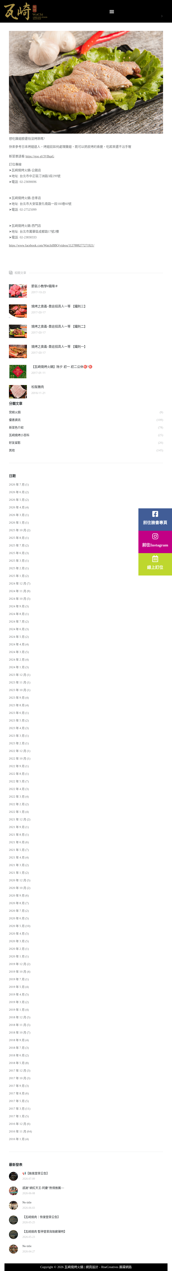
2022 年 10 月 (17, 758)
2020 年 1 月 (17, 956)
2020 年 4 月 (17, 933)
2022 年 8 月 (17, 773)
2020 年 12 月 (17, 880)
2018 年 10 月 (17, 1032)
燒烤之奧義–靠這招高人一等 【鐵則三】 (59, 306)
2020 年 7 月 (17, 910)
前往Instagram (155, 545)
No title (27, 1202)
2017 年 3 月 (17, 1108)
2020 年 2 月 (17, 948)
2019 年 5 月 (17, 987)
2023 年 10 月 (17, 690)
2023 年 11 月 (17, 682)
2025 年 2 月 (17, 568)
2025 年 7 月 (17, 545)
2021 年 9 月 (17, 827)
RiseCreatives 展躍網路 (116, 1267)
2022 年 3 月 (17, 796)
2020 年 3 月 (17, 941)
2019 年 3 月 (17, 1002)
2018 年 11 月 (17, 1025)
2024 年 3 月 (17, 652)
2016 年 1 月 (17, 1139)
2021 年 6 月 (17, 842)
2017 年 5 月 (17, 1101)
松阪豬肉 (37, 387)
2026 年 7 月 (17, 484)
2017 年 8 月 (17, 1093)
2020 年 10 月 (17, 888)
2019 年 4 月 (17, 994)
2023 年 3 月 (17, 735)
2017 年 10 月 (17, 1078)
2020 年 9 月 (17, 895)
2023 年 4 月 (17, 728)
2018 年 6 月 (17, 1055)
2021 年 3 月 (17, 865)
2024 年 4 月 (17, 644)
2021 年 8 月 (17, 834)
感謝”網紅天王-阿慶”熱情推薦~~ (43, 1188)
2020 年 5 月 (17, 926)
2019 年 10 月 (17, 971)
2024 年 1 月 (17, 667)
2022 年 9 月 (17, 766)
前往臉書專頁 (155, 522)
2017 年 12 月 (17, 1070)
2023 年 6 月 (17, 713)
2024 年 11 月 (17, 591)
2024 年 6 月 (17, 629)
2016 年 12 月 (17, 1123)
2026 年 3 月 (17, 515)
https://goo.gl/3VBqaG (40, 156)
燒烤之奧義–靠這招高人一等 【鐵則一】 (59, 346)
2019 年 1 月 (17, 1009)
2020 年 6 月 (17, 918)
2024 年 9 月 (17, 606)
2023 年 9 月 (17, 697)
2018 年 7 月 (17, 1047)
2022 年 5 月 (17, 781)
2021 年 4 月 (17, 857)
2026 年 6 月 (17, 492)
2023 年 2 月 (17, 743)
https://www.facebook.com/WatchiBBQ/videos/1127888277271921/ (51, 245)
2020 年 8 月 (17, 903)
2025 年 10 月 (17, 530)
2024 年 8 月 (17, 614)
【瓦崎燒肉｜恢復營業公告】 (41, 1217)
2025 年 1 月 (17, 576)
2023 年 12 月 (17, 674)
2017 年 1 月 (17, 1116)
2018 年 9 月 (17, 1040)
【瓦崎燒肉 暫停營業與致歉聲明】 (44, 1231)
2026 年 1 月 (17, 522)
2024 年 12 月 (17, 583)
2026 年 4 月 (17, 507)
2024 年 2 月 (17, 659)
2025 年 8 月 (17, 537)
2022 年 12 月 (17, 751)
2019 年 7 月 (17, 979)
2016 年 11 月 (17, 1131)
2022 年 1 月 (17, 811)
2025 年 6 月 (17, 553)
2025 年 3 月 (17, 560)
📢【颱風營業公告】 (35, 1173)
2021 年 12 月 (17, 819)
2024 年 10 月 (17, 598)
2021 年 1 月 (17, 872)
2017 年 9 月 (17, 1085)
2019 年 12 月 (17, 964)
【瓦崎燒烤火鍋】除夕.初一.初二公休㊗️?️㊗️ (61, 366)
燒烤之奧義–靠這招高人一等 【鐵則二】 (59, 326)
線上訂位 (155, 567)
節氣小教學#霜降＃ (44, 286)
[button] (112, 11)
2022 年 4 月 (17, 789)
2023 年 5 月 (17, 720)
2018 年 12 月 (17, 1017)
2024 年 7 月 (17, 621)
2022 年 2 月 (17, 804)
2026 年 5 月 (17, 499)
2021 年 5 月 (17, 850)
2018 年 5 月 (17, 1063)
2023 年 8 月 (17, 705)
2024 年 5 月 (17, 636)
